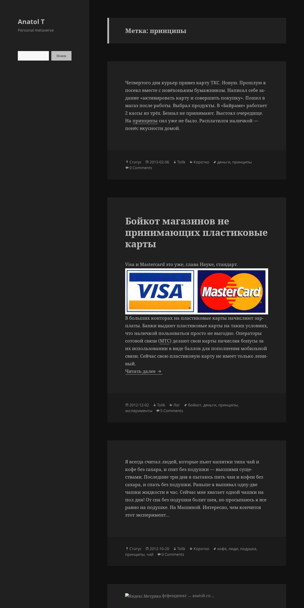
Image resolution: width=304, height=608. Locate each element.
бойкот (194, 405)
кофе (222, 548)
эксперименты (138, 410)
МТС (165, 341)
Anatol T (31, 21)
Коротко (201, 162)
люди (233, 548)
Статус (135, 162)
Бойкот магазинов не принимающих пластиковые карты (196, 232)
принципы (145, 121)
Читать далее (143, 371)
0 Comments (140, 167)
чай (150, 554)
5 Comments (171, 410)
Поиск (61, 56)
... (212, 595)
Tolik (181, 162)
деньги (223, 162)
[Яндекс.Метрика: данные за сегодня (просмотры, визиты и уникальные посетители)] (143, 596)
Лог (176, 405)
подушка (248, 548)
